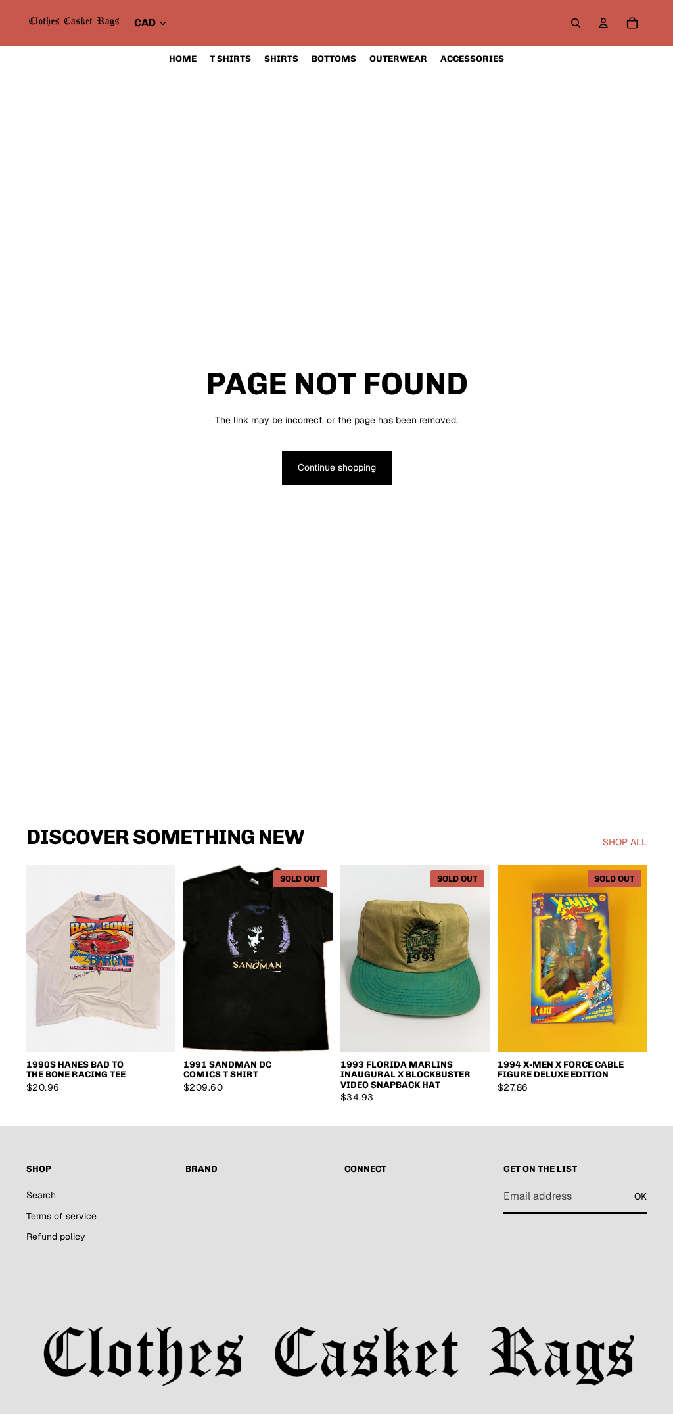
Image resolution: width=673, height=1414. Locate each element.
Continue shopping (337, 467)
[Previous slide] (40, 958)
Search (41, 1195)
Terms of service (61, 1216)
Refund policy (55, 1236)
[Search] (575, 23)
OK (640, 1196)
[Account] (603, 23)
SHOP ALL (625, 842)
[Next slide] (161, 958)
